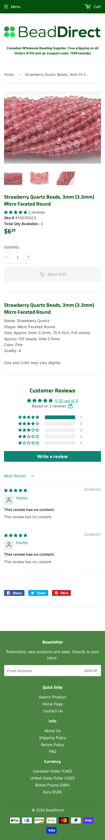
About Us (52, 730)
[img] (15, 490)
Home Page (52, 704)
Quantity (11, 247)
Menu (15, 6)
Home (9, 74)
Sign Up (90, 671)
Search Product (52, 697)
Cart (96, 6)
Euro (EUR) (52, 792)
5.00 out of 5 (66, 400)
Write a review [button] (52, 456)
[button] (16, 212)
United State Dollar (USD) (52, 778)
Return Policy (52, 744)
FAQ (52, 751)
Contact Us (52, 711)
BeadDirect (55, 810)
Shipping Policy (52, 737)
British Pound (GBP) (52, 785)
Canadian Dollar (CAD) (52, 771)
